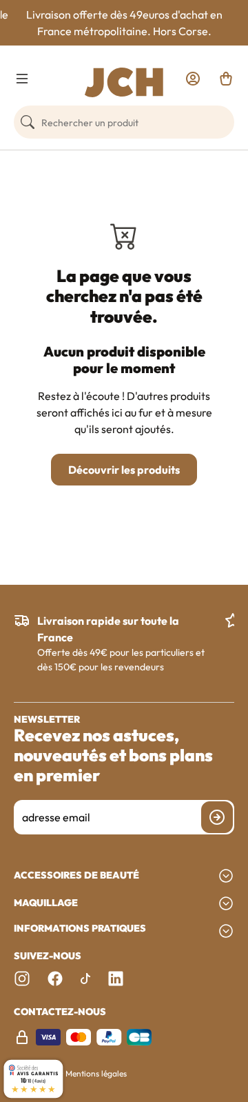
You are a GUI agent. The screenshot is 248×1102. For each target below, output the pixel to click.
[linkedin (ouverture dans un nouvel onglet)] (115, 978)
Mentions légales (96, 1073)
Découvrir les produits (124, 470)
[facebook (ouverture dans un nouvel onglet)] (55, 978)
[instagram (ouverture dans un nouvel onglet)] (22, 978)
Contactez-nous (60, 1012)
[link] (193, 78)
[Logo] (124, 82)
